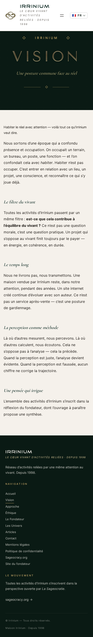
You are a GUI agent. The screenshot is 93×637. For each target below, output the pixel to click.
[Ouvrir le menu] (62, 15)
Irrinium (35, 6)
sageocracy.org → (19, 599)
